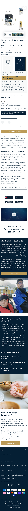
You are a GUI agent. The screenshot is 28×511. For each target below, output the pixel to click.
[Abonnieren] (26, 470)
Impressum (9, 505)
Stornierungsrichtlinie (18, 505)
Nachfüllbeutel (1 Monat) (9, 117)
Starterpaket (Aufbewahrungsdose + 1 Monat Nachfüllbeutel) (13, 113)
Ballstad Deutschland (10, 500)
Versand (7, 105)
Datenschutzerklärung (10, 503)
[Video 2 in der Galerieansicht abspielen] (18, 34)
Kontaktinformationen (15, 507)
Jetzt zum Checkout (14, 131)
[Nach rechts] (26, 34)
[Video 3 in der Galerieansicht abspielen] (21, 34)
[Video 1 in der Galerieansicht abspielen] (14, 34)
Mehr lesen (14, 273)
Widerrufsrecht (19, 501)
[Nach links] (2, 34)
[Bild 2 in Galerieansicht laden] (10, 34)
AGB (18, 503)
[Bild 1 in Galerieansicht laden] (6, 34)
